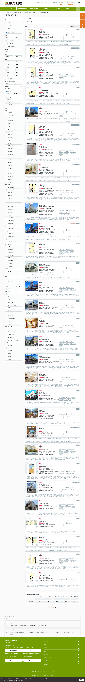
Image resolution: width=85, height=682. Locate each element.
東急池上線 (42, 37)
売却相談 (46, 8)
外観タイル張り (11, 228)
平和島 (45, 214)
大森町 (45, 490)
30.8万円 (74, 598)
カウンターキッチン (12, 241)
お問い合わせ (69, 8)
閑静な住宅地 (11, 123)
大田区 (27, 21)
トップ (10, 8)
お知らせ (46, 651)
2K (8, 67)
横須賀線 (42, 76)
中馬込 (44, 374)
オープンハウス (11, 162)
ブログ (45, 644)
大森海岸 (46, 78)
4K (8, 75)
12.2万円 (48, 598)
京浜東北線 (42, 55)
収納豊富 (10, 288)
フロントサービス (11, 331)
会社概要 (57, 8)
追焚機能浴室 (11, 249)
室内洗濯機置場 (11, 187)
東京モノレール (43, 399)
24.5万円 (57, 598)
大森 (46, 75)
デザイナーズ (11, 126)
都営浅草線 (42, 38)
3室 (66, 601)
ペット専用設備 (11, 115)
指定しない (9, 91)
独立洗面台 (10, 266)
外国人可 (10, 165)
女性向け (10, 179)
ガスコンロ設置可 (11, 168)
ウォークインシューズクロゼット (13, 286)
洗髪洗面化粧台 (11, 260)
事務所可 (10, 134)
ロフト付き (10, 192)
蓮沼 (46, 58)
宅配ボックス (11, 315)
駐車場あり (10, 345)
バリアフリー (11, 140)
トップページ (46, 641)
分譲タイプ (10, 145)
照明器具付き (11, 212)
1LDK (17, 64)
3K (16, 70)
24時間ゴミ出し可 (12, 334)
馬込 (46, 38)
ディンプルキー (11, 321)
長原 (46, 37)
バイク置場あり (11, 217)
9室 (39, 601)
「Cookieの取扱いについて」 (13, 680)
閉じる (81, 679)
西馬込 (46, 172)
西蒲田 (44, 49)
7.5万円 (39, 598)
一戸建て (9, 28)
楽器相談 (10, 118)
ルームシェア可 (11, 171)
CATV (9, 299)
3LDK (17, 72)
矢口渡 (47, 418)
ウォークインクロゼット (13, 281)
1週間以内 (15, 93)
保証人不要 (10, 131)
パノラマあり (10, 104)
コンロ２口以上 (11, 233)
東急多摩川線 (42, 418)
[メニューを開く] (78, 8)
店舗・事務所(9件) (41, 632)
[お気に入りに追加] (37, 38)
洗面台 (9, 257)
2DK (17, 67)
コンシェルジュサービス (13, 340)
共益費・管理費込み (11, 46)
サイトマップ (51, 671)
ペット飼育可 (11, 112)
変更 (21, 19)
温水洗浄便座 (11, 255)
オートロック (11, 310)
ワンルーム (9, 61)
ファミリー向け (11, 182)
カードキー (10, 159)
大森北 (44, 205)
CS (8, 293)
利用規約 (34, 671)
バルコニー (10, 201)
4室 (74, 601)
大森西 (44, 484)
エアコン (10, 271)
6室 (48, 601)
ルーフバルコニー (11, 203)
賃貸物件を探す (22, 8)
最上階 (9, 353)
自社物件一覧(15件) (10, 632)
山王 (43, 69)
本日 (16, 91)
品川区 (31, 21)
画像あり (9, 99)
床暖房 (9, 274)
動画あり (9, 102)
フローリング (11, 189)
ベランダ (10, 198)
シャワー (10, 263)
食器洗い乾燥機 (11, 236)
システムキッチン (11, 238)
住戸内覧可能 (11, 337)
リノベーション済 (11, 129)
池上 (46, 57)
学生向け (10, 173)
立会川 (45, 98)
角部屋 (9, 359)
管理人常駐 (10, 148)
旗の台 (46, 253)
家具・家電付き (11, 220)
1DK (8, 64)
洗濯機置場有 (11, 223)
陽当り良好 (10, 120)
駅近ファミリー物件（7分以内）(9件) (53, 632)
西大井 (45, 76)
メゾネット (10, 195)
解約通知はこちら (47, 664)
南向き (9, 356)
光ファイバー (11, 302)
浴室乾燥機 (10, 252)
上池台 (44, 31)
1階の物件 (10, 350)
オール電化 (10, 206)
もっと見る (66, 44)
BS (8, 296)
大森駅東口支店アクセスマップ (50, 660)
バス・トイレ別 (11, 246)
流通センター (50, 399)
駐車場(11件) (17, 632)
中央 (43, 464)
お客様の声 (46, 647)
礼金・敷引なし (10, 43)
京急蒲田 (46, 153)
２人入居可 (10, 137)
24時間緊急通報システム (13, 318)
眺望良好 (10, 151)
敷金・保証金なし (11, 40)
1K (16, 61)
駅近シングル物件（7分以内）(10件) (28, 632)
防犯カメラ (10, 324)
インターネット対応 (12, 305)
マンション (9, 25)
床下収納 (10, 279)
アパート (9, 22)
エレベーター (11, 209)
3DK (8, 72)
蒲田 (46, 55)
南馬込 (44, 165)
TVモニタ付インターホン (13, 312)
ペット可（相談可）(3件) (67, 632)
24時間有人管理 (11, 329)
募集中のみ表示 (10, 32)
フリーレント (11, 157)
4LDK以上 (9, 78)
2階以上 (9, 347)
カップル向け (11, 176)
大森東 (44, 392)
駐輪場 (9, 215)
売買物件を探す (34, 8)
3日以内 (9, 93)
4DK (17, 75)
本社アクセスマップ (48, 657)
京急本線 (42, 78)
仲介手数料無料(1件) (10, 634)
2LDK (8, 70)
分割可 (9, 143)
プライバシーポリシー (42, 671)
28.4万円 (66, 598)
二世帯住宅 (10, 154)
